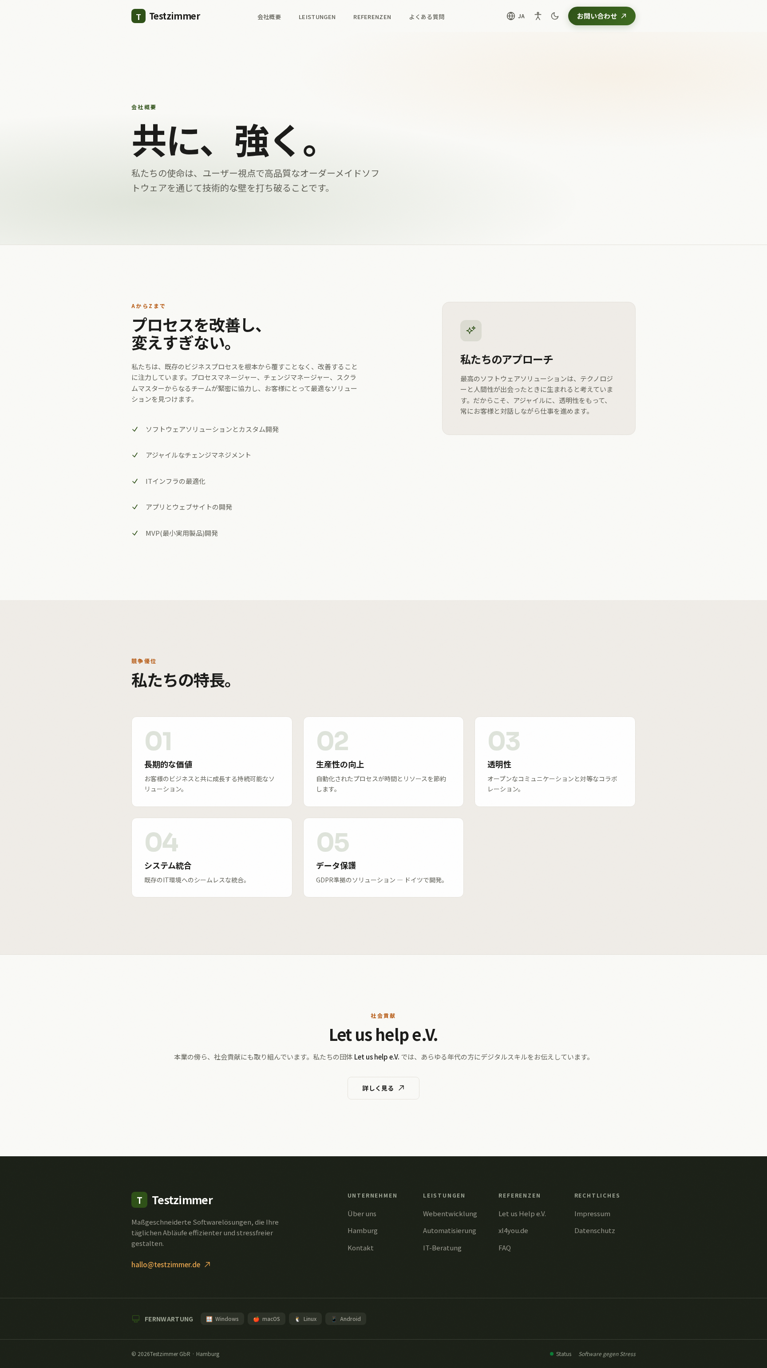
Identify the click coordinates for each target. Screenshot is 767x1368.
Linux (305, 1318)
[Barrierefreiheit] (538, 16)
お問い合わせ (597, 15)
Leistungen (317, 16)
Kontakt (361, 1247)
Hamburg (363, 1230)
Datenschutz (594, 1230)
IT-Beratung (442, 1247)
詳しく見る (378, 1087)
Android (346, 1318)
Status (563, 1353)
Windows (222, 1318)
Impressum (592, 1213)
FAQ (504, 1247)
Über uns (362, 1213)
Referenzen (372, 16)
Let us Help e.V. (522, 1213)
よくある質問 (426, 16)
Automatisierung (449, 1230)
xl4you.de (513, 1230)
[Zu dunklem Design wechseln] (555, 16)
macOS (266, 1318)
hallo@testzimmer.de (165, 1264)
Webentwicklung (450, 1213)
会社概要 (269, 16)
